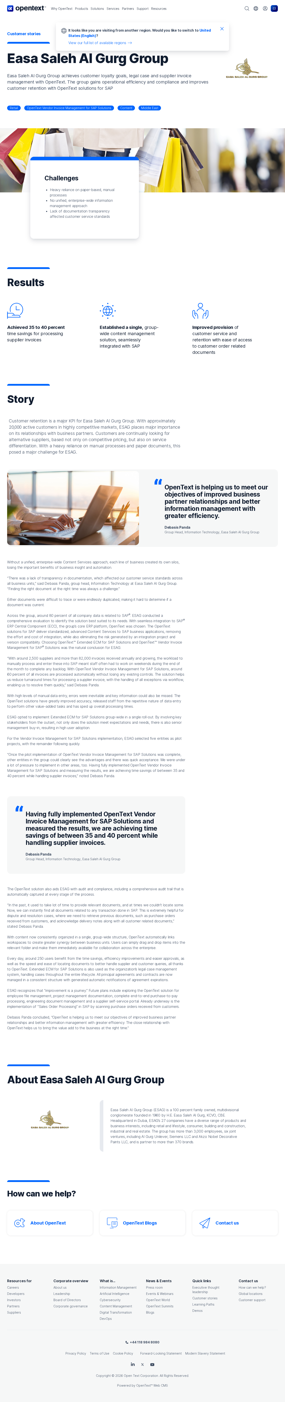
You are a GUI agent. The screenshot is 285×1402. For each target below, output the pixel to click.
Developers (15, 1294)
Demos (197, 1310)
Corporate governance (70, 1306)
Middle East (149, 108)
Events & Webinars (159, 1294)
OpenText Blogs (140, 1223)
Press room (154, 1287)
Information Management (118, 1287)
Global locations (251, 1294)
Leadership (61, 1294)
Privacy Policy (75, 1353)
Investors (14, 1300)
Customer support (252, 1300)
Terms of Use (99, 1353)
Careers (13, 1287)
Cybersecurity (110, 1300)
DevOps (106, 1318)
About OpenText (48, 1223)
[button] (62, 8)
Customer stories (205, 1298)
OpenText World (158, 1300)
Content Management (116, 1306)
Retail (14, 108)
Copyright (103, 1376)
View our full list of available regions (97, 43)
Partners (13, 1306)
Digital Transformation (116, 1312)
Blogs (150, 1312)
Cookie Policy (123, 1353)
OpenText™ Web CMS (152, 1385)
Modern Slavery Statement (205, 1353)
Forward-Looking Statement (161, 1353)
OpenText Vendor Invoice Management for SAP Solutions (69, 108)
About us (60, 1287)
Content (126, 108)
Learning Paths (203, 1304)
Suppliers (14, 1312)
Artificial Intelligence (114, 1294)
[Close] (222, 28)
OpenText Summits (159, 1306)
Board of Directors (67, 1300)
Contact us (227, 1223)
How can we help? (252, 1287)
